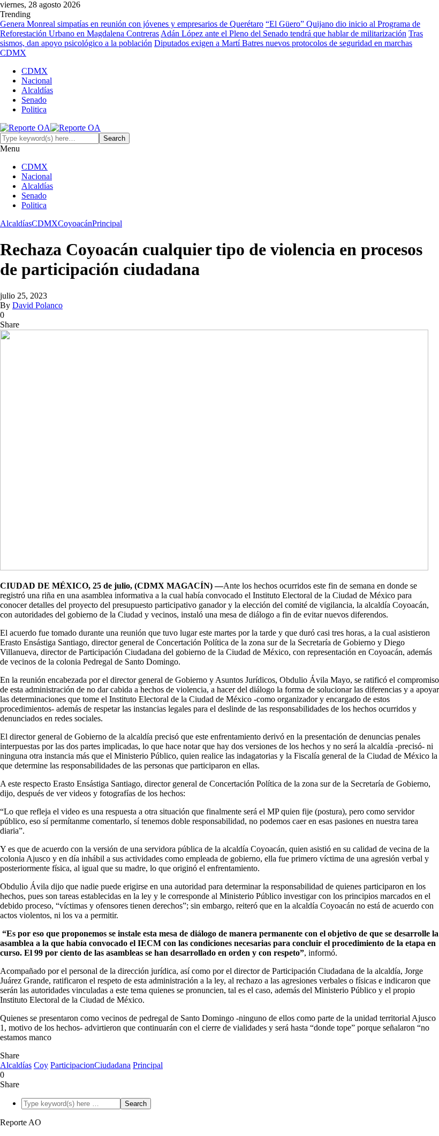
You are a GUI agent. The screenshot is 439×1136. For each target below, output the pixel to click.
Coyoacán (75, 223)
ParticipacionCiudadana (90, 1065)
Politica (34, 109)
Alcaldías (37, 90)
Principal (107, 223)
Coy (41, 1065)
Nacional (36, 80)
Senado (34, 99)
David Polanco (37, 305)
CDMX (34, 70)
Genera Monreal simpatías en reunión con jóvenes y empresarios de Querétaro (131, 23)
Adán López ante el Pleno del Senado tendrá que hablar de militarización (283, 33)
